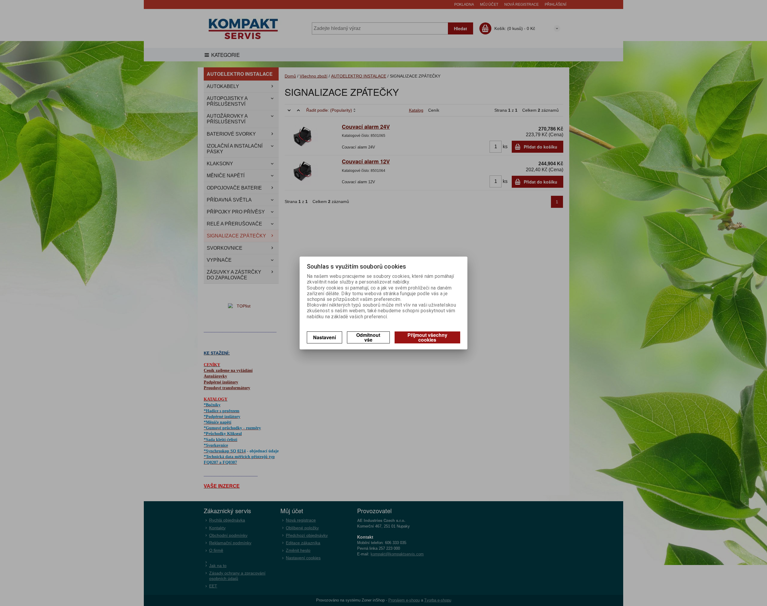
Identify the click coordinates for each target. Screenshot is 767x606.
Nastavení (324, 337)
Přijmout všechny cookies (427, 337)
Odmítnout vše (368, 337)
